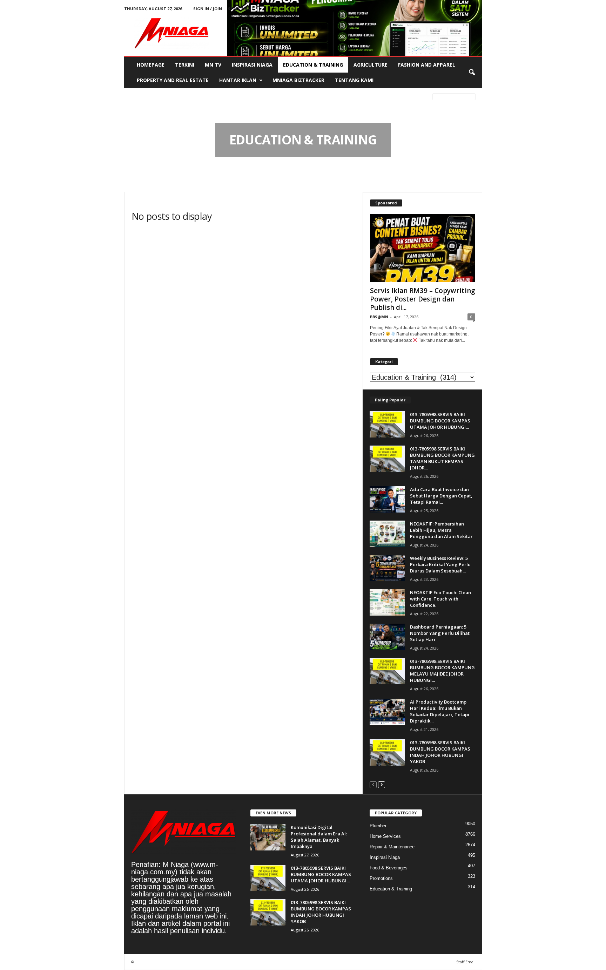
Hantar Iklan (237, 80)
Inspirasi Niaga (252, 64)
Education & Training (313, 64)
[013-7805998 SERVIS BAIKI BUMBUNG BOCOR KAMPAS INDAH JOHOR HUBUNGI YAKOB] (387, 752)
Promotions (381, 878)
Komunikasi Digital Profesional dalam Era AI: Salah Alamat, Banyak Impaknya (319, 836)
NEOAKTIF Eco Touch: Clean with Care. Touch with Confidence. (440, 598)
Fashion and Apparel (426, 64)
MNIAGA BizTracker (298, 80)
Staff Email (241, 8)
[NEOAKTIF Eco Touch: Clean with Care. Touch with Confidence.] (387, 602)
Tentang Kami (354, 80)
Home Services (385, 836)
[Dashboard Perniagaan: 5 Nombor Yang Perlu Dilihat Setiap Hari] (387, 637)
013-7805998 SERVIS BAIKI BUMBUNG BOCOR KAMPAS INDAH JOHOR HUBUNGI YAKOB (440, 752)
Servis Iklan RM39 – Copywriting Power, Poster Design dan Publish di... (422, 299)
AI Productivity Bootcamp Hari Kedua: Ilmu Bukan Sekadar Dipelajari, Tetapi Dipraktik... (439, 711)
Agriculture (371, 64)
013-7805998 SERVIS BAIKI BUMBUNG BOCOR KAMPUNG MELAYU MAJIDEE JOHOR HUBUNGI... (442, 670)
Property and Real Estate (173, 80)
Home (136, 97)
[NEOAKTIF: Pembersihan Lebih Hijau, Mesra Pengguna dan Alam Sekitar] (387, 534)
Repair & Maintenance (392, 846)
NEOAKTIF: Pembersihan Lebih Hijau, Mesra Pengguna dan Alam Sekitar (441, 530)
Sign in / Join (207, 8)
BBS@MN (379, 316)
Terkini (184, 64)
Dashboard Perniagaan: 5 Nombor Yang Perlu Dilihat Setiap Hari (440, 633)
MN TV (213, 64)
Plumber (378, 825)
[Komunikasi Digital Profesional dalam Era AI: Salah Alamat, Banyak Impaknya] (267, 837)
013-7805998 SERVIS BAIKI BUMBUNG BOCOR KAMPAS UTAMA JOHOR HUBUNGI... (440, 420)
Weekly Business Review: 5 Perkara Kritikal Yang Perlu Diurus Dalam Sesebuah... (440, 564)
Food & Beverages (389, 867)
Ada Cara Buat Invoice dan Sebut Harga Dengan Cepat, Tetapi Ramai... (441, 495)
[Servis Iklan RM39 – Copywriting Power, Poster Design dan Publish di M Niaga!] (422, 248)
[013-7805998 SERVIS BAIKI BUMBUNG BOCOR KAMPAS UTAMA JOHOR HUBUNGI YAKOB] (387, 424)
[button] (471, 72)
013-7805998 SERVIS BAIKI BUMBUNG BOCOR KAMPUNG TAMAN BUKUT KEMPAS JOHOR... (442, 458)
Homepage (150, 64)
